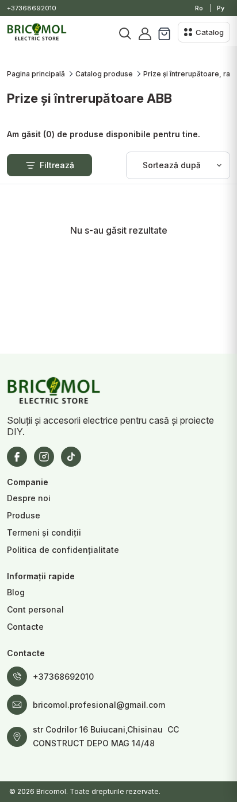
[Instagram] (44, 457)
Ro (199, 8)
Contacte (25, 626)
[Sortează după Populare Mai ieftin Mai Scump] (178, 165)
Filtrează (57, 165)
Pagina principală (36, 73)
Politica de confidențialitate (63, 550)
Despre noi (29, 498)
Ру (220, 8)
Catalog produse (104, 73)
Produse (23, 515)
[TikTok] (71, 457)
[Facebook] (17, 457)
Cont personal (35, 609)
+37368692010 (31, 8)
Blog (16, 592)
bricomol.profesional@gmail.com (99, 705)
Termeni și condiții (44, 532)
